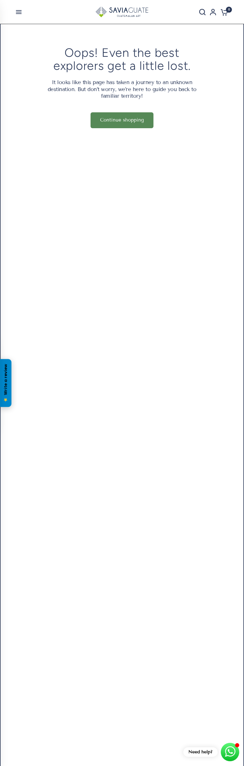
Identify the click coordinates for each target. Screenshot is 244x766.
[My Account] (213, 12)
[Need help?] (230, 752)
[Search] (202, 12)
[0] (223, 12)
